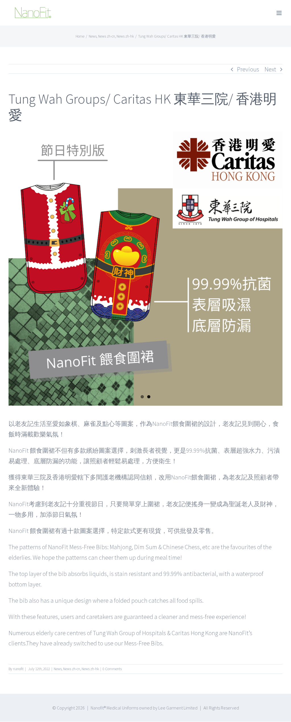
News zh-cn (71, 668)
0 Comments (112, 668)
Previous (248, 69)
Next (270, 69)
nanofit (18, 668)
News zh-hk (90, 668)
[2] (145, 268)
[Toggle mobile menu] (279, 13)
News (58, 668)
